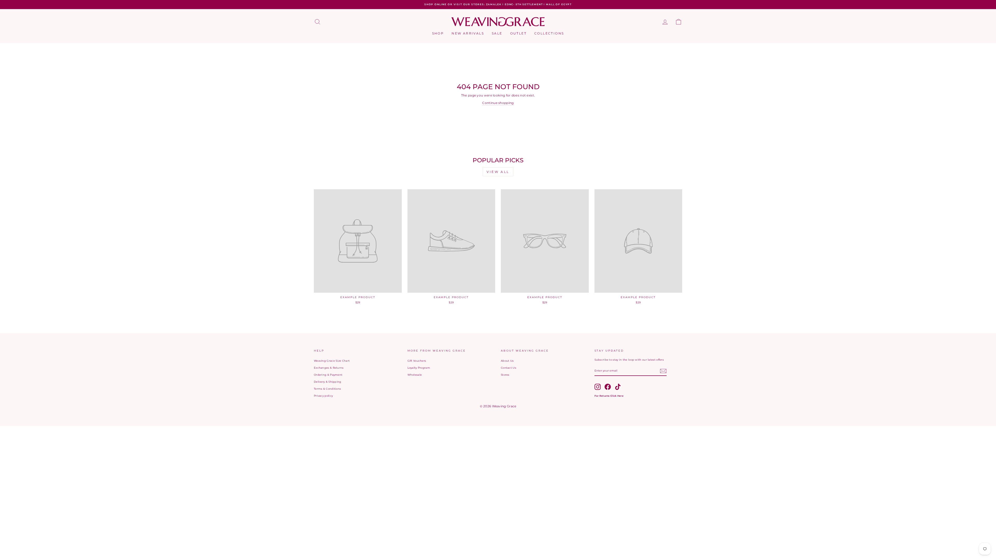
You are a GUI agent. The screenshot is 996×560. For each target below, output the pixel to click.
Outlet (518, 33)
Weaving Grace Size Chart (332, 360)
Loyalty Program (418, 367)
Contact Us (508, 367)
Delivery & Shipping (327, 381)
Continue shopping (498, 103)
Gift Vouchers (416, 360)
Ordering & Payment (328, 374)
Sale (497, 33)
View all (498, 172)
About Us (507, 360)
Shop (438, 33)
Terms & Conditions (327, 388)
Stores (505, 374)
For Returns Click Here (609, 395)
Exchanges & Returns (329, 367)
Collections (549, 33)
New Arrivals (468, 33)
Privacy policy (323, 395)
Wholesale (414, 374)
